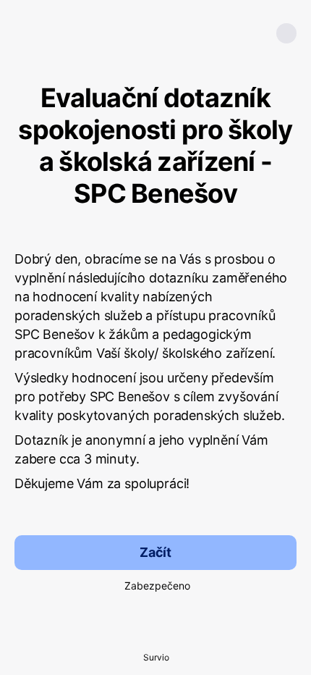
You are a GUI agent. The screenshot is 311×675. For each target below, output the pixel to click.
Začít (155, 552)
